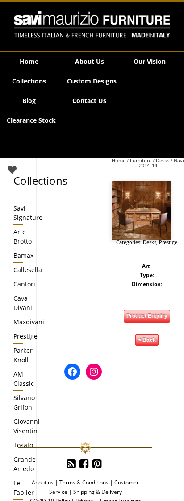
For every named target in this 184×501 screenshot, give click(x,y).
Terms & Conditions (84, 482)
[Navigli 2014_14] (141, 210)
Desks (162, 160)
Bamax (23, 255)
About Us (89, 61)
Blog (29, 100)
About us (43, 482)
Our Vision (150, 61)
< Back (147, 340)
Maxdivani (28, 322)
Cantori (24, 284)
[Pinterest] (97, 464)
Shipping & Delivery (97, 492)
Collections (29, 81)
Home (29, 61)
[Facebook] (84, 464)
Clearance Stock (31, 120)
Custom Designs (92, 81)
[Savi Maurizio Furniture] (92, 24)
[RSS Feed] (71, 464)
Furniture (140, 160)
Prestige (168, 242)
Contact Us (89, 100)
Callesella (27, 269)
